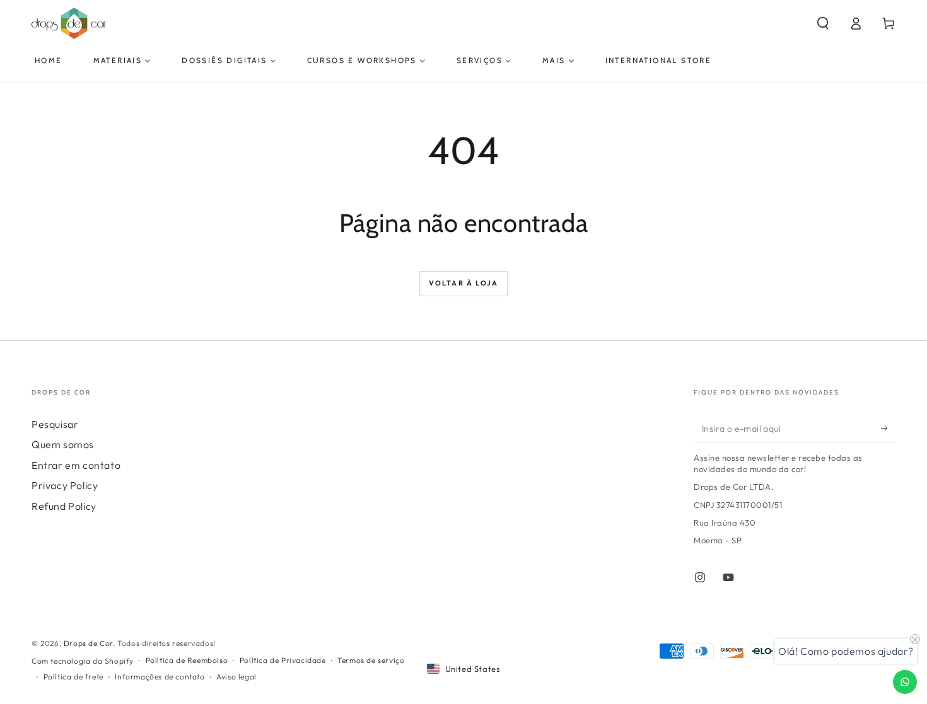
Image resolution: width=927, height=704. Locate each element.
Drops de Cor (88, 643)
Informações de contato (159, 676)
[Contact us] (905, 682)
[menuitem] (48, 60)
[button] (823, 23)
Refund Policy (64, 506)
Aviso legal (236, 676)
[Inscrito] (888, 428)
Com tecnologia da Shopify (83, 661)
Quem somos (63, 444)
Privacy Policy (65, 485)
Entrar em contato (76, 465)
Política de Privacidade (283, 660)
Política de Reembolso (187, 660)
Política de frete (73, 676)
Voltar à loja (464, 283)
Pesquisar (55, 424)
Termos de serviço (370, 660)
